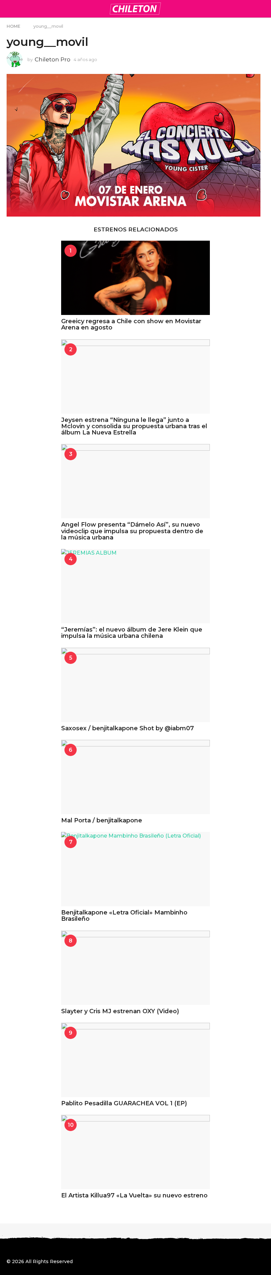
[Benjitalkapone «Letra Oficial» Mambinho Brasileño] (135, 869)
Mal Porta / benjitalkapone (101, 820)
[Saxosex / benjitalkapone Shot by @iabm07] (135, 685)
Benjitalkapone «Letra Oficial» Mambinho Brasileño (124, 915)
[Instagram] (22, 1249)
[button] (11, 8)
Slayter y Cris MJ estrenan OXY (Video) (120, 1011)
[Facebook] (9, 1249)
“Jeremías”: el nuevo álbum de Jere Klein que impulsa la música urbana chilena (131, 632)
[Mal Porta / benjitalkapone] (135, 777)
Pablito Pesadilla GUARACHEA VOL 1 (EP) (124, 1103)
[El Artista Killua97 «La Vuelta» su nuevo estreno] (135, 1152)
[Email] (63, 1249)
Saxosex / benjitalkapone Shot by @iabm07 (127, 728)
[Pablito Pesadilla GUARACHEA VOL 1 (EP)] (135, 1060)
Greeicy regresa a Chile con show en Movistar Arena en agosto (131, 324)
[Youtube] (50, 1249)
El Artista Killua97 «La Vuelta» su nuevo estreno (134, 1195)
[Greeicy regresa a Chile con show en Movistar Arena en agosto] (135, 278)
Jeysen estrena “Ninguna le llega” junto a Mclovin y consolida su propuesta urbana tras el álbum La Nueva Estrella (134, 426)
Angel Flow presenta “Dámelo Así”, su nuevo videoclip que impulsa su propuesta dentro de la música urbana (132, 531)
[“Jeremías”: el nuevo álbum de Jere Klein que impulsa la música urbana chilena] (135, 586)
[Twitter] (36, 1249)
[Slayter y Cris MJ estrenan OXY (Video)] (135, 968)
